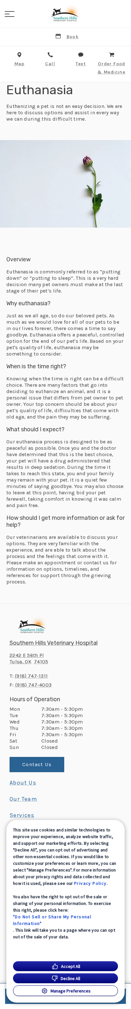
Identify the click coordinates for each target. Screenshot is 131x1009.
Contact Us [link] (37, 764)
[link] (65, 13)
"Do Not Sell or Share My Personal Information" (52, 920)
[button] (9, 14)
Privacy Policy (90, 883)
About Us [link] (23, 783)
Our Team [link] (23, 799)
